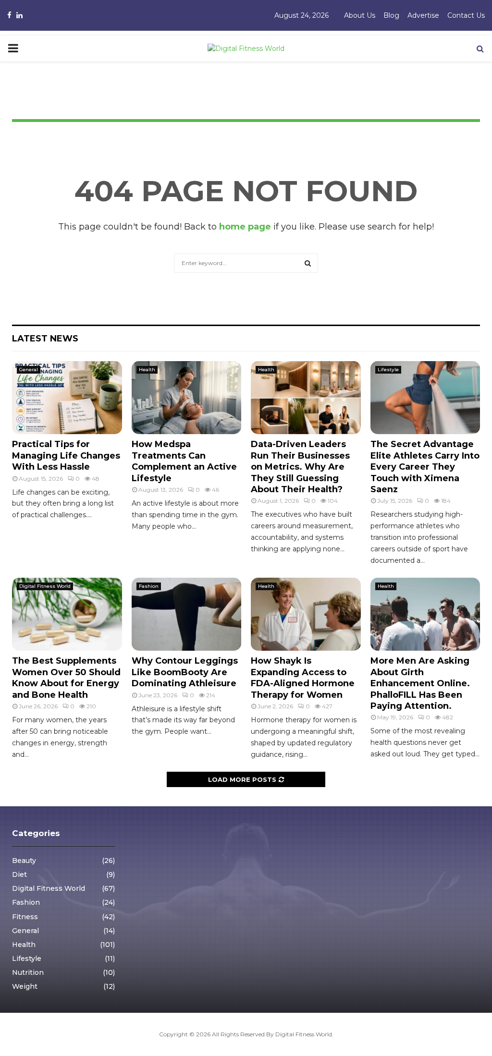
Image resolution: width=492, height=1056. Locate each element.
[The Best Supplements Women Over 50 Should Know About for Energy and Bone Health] (67, 614)
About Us (359, 15)
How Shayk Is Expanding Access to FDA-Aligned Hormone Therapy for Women (303, 677)
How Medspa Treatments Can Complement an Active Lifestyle (184, 461)
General (28, 369)
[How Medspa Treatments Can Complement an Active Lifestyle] (187, 397)
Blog (391, 15)
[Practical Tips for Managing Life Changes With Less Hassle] (67, 397)
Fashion (149, 586)
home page (245, 226)
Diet (19, 874)
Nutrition (28, 972)
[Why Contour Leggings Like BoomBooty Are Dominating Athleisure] (187, 614)
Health (147, 369)
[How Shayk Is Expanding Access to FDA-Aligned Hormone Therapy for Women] (306, 614)
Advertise (423, 15)
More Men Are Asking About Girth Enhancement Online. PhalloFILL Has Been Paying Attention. (420, 683)
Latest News (45, 338)
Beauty (24, 860)
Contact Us (466, 15)
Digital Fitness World (45, 586)
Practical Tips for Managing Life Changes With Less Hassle (66, 455)
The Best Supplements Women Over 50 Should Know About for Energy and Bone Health (66, 677)
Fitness (25, 916)
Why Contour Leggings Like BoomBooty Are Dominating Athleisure (185, 672)
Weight (24, 986)
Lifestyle (388, 369)
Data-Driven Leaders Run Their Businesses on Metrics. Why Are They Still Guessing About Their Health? (300, 467)
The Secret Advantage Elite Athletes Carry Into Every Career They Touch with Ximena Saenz (425, 467)
